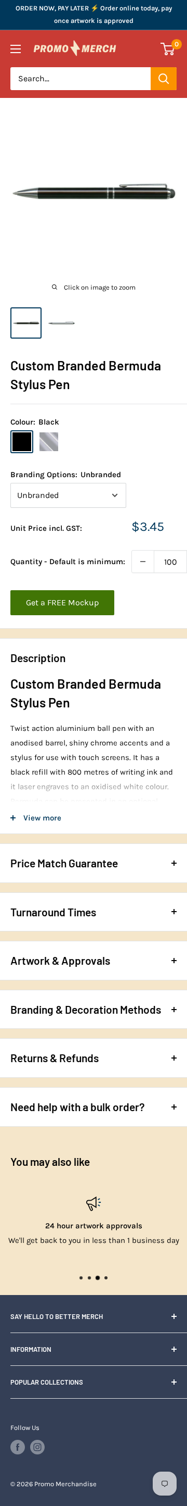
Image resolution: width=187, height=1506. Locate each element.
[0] (168, 49)
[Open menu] (15, 49)
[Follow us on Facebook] (17, 1447)
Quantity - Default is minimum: (67, 561)
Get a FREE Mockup (62, 602)
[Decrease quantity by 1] (143, 561)
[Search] (164, 78)
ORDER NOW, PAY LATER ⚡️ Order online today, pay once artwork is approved (94, 14)
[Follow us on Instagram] (37, 1447)
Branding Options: (65, 474)
